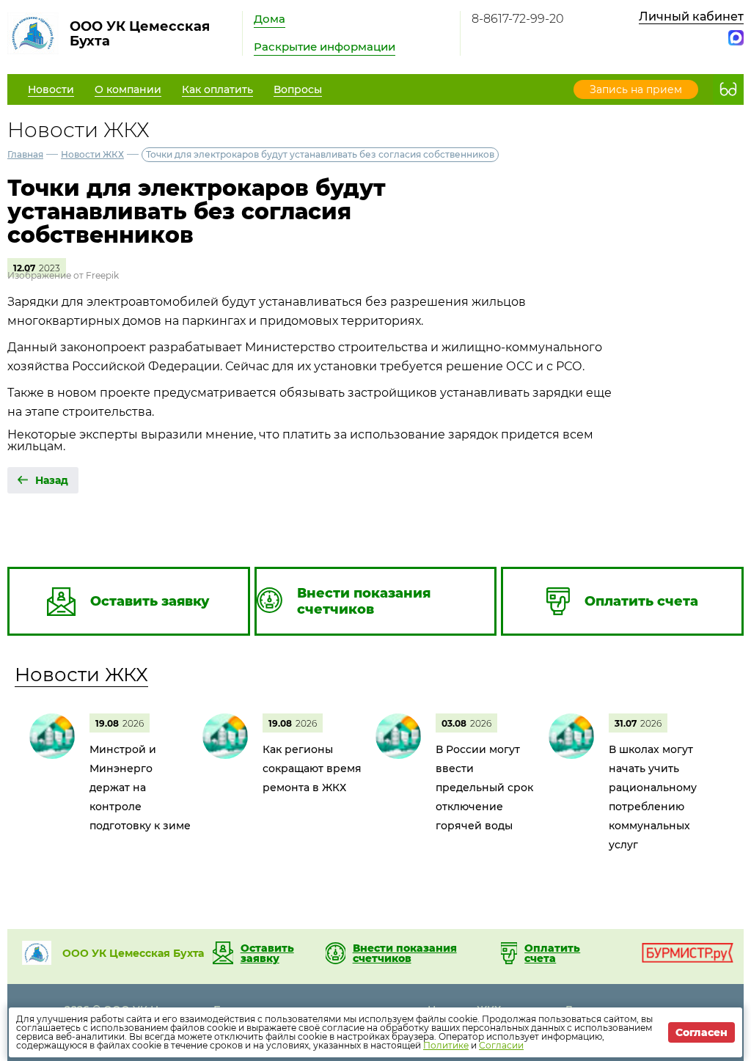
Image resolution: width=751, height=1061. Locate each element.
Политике (446, 1045)
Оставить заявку (267, 953)
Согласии (501, 1045)
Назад (51, 480)
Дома (269, 19)
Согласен (701, 1032)
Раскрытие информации (324, 47)
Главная (25, 154)
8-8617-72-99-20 (518, 19)
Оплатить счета (552, 953)
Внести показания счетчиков (405, 953)
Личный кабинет (691, 16)
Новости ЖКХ (92, 154)
